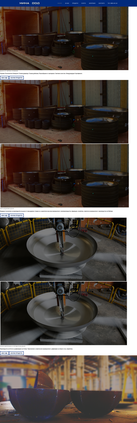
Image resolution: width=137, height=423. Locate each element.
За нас (67, 3)
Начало (59, 3)
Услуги (83, 3)
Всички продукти (16, 77)
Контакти (101, 3)
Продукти (75, 3)
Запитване (92, 3)
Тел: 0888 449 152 (112, 3)
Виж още (4, 77)
